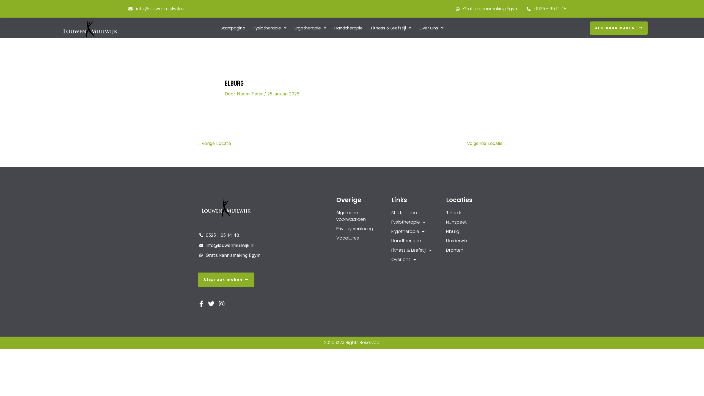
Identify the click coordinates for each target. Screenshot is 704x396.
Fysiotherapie (267, 28)
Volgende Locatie (487, 143)
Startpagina (233, 28)
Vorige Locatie (213, 143)
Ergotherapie (308, 28)
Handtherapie (348, 28)
